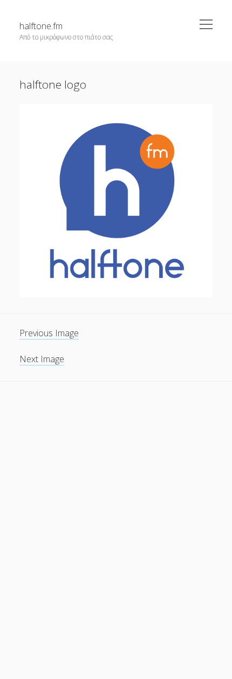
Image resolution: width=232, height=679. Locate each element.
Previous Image (49, 333)
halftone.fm (41, 26)
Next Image (41, 359)
